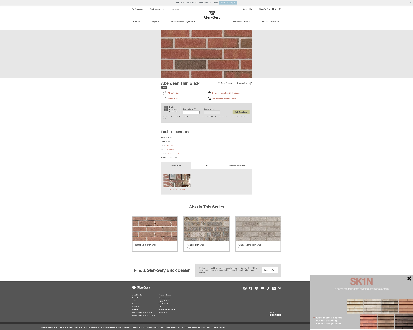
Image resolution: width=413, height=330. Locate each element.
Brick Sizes (135, 307)
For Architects (137, 9)
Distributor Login (164, 298)
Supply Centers (164, 301)
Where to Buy (269, 270)
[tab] (176, 165)
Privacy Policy (171, 327)
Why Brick (135, 309)
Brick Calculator (164, 304)
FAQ (160, 307)
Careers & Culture (165, 295)
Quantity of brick (209, 109)
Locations (175, 9)
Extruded (169, 145)
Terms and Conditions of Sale (142, 312)
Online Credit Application (167, 309)
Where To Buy (264, 9)
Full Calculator (241, 112)
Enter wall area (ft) (189, 109)
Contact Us (247, 9)
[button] (206, 3)
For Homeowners (157, 9)
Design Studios (164, 312)
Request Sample (228, 3)
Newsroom (135, 304)
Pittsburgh (170, 149)
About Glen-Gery (137, 295)
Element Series (173, 153)
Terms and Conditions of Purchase (143, 315)
